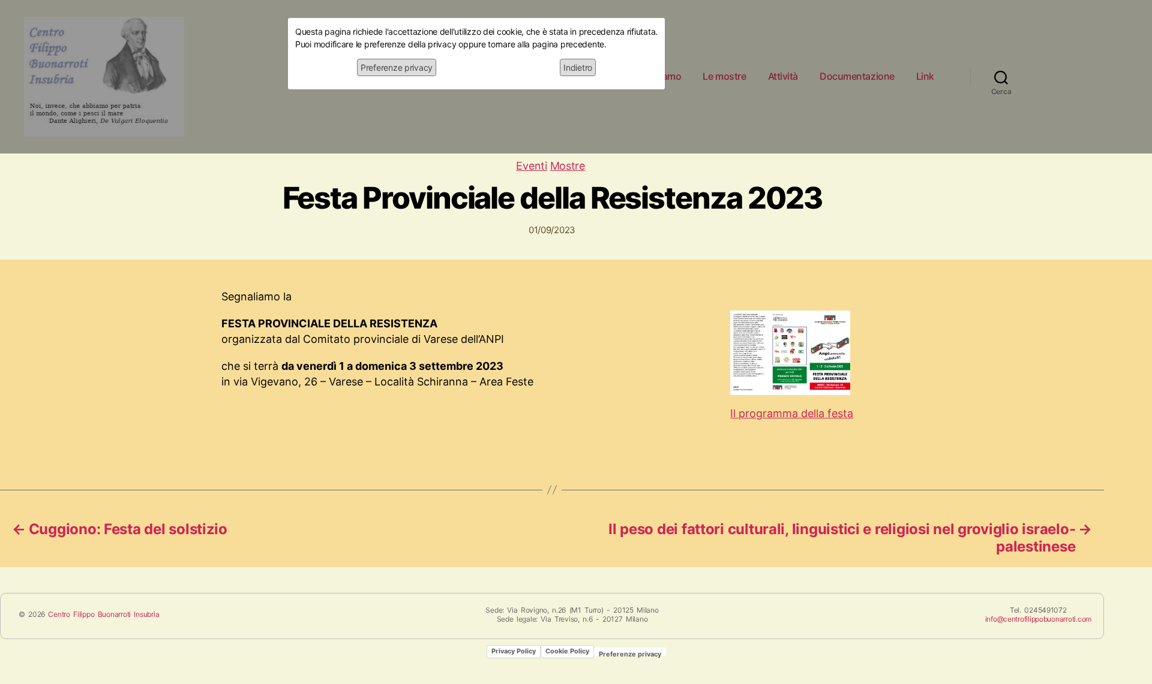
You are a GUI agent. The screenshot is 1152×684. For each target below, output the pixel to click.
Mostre (567, 165)
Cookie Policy (567, 651)
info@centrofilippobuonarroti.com (1038, 618)
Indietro (577, 67)
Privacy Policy (513, 651)
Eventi (531, 165)
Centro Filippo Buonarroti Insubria (103, 614)
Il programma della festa (791, 413)
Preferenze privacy (397, 67)
